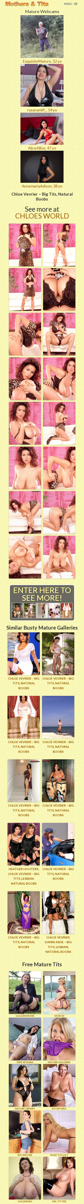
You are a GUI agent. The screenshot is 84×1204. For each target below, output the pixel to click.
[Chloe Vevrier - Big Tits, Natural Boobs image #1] (25, 265)
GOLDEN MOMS (25, 1015)
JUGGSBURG (25, 1201)
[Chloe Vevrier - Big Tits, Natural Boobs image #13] (25, 532)
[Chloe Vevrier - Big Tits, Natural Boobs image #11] (25, 487)
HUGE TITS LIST (59, 1155)
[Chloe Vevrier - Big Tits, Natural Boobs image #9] (25, 443)
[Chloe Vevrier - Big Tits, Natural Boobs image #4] (59, 309)
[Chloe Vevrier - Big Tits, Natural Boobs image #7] (25, 398)
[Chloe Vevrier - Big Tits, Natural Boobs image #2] (59, 265)
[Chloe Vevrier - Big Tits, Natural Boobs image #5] (25, 354)
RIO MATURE (25, 1155)
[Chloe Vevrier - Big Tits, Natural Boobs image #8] (59, 398)
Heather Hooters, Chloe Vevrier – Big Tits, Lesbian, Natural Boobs (23, 876)
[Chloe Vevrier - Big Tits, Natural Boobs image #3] (25, 309)
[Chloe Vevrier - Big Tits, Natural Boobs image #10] (59, 443)
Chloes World (42, 216)
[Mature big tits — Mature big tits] (27, 4)
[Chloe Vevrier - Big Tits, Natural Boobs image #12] (59, 487)
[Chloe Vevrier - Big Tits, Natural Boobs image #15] (25, 577)
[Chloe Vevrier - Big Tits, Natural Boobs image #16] (59, 577)
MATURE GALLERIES (59, 1062)
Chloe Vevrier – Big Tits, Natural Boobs (23, 683)
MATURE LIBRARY (25, 1108)
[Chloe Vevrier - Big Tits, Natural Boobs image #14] (59, 532)
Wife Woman (25, 1062)
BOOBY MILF (59, 1108)
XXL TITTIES (59, 1201)
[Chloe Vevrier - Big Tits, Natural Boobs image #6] (59, 354)
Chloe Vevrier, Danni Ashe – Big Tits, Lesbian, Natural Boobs (58, 944)
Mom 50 (59, 1015)
